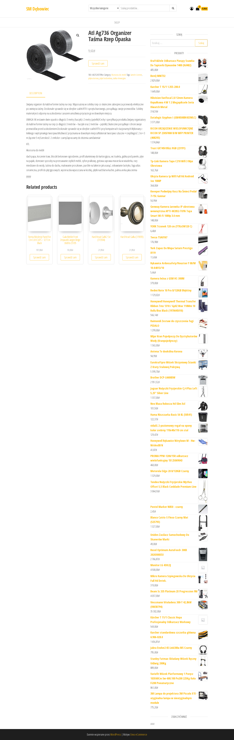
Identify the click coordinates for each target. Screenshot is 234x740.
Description (35, 93)
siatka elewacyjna (119, 78)
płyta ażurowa (93, 78)
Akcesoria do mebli (118, 74)
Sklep (117, 22)
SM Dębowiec (37, 9)
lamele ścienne (136, 74)
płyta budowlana (105, 78)
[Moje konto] (191, 8)
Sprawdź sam (98, 63)
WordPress (115, 734)
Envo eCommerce (139, 734)
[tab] (38, 93)
